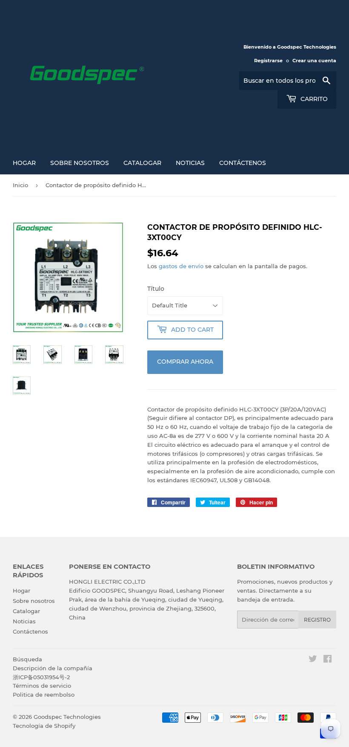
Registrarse (268, 61)
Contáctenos (242, 163)
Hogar (24, 163)
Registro (317, 620)
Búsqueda (27, 659)
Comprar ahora (185, 361)
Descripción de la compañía (52, 668)
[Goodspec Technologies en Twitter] (313, 660)
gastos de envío (181, 266)
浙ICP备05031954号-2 (41, 677)
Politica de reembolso (43, 694)
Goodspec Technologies (67, 716)
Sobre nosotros (79, 163)
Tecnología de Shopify (44, 725)
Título (155, 288)
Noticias (190, 163)
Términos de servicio (42, 685)
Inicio (20, 185)
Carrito (313, 99)
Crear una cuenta (314, 61)
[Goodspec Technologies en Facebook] (327, 660)
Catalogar (142, 163)
